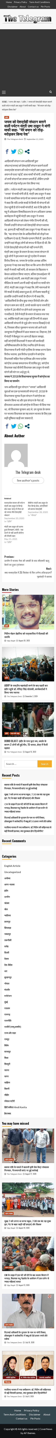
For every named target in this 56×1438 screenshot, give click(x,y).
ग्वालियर (7, 915)
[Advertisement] (28, 58)
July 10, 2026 (29, 1342)
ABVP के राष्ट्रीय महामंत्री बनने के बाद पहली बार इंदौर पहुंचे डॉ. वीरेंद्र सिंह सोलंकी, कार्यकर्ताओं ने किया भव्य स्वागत (26, 689)
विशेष (6, 1045)
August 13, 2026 (24, 1285)
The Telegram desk (15, 139)
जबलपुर (7, 934)
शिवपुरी (7, 1063)
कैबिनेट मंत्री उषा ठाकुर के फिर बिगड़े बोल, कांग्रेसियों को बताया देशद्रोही (38, 505)
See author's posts (28, 480)
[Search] (51, 92)
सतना (6, 1070)
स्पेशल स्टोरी (9, 1101)
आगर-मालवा (9, 884)
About (23, 6)
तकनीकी (7, 940)
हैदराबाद (7, 1113)
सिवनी (6, 1088)
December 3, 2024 (31, 696)
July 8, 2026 (29, 1396)
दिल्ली (6, 952)
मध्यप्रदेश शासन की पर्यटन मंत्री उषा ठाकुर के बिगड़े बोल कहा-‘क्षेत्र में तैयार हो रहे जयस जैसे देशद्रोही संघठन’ (14, 508)
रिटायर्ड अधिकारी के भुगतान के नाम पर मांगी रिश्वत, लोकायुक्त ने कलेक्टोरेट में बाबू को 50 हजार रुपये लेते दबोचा (27, 819)
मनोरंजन (8, 995)
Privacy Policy (20, 2)
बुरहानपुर (8, 977)
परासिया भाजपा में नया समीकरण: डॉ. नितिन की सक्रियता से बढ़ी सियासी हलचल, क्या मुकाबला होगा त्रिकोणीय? (27, 829)
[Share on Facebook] (7, 151)
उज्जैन (7, 896)
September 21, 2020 (35, 139)
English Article (12, 865)
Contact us (33, 6)
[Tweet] (13, 151)
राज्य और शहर (15, 733)
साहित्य (7, 1082)
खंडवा (6, 903)
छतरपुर (7, 921)
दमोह (6, 946)
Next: (28, 572)
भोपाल (6, 983)
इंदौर (6, 117)
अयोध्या (7, 878)
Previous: (26, 560)
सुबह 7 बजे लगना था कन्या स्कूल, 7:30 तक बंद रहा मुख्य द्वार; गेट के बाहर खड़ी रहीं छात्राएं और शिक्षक (27, 796)
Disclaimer (13, 6)
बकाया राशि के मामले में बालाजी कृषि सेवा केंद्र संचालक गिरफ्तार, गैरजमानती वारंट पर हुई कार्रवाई (25, 786)
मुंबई (6, 1002)
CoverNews (46, 1428)
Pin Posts (45, 6)
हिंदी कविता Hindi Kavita (15, 1107)
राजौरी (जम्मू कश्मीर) (12, 1026)
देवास (6, 958)
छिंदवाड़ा (7, 927)
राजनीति (7, 1020)
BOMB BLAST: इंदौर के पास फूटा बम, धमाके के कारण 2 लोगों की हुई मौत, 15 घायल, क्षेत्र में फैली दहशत (26, 744)
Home (9, 2)
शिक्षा (6, 1057)
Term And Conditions (39, 2)
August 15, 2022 (30, 752)
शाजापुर (7, 1051)
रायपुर (6, 1039)
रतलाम (7, 1008)
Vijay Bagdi (11, 641)
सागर (6, 1076)
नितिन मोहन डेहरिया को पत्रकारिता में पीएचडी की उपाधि (26, 635)
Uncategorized (12, 872)
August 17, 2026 (30, 1174)
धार (5, 971)
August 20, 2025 (24, 640)
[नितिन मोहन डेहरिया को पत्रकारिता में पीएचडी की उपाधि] (28, 612)
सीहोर (6, 1094)
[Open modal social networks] (27, 151)
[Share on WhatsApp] (20, 151)
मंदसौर (7, 989)
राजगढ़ (7, 1014)
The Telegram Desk (14, 696)
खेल (6, 909)
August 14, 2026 (24, 1228)
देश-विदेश (8, 964)
